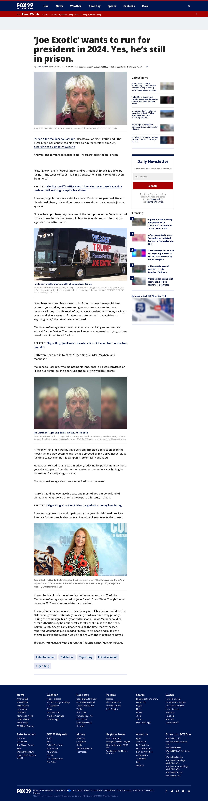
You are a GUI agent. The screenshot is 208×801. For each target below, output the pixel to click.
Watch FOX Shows (25, 751)
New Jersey (22, 709)
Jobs (138, 762)
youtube (183, 791)
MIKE (49, 738)
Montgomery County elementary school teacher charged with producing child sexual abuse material (144, 86)
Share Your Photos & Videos (26, 756)
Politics (111, 695)
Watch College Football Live (176, 743)
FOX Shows (22, 741)
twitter (172, 791)
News (20, 695)
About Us (142, 734)
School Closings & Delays (58, 702)
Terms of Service (155, 201)
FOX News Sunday (25, 726)
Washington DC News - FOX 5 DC (117, 752)
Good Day (82, 695)
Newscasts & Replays (176, 702)
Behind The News (55, 745)
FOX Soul (170, 716)
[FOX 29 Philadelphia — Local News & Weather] (26, 6)
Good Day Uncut (84, 722)
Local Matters (172, 722)
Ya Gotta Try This (84, 716)
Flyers (138, 709)
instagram (177, 791)
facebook (166, 791)
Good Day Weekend (85, 702)
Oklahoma (67, 657)
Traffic (79, 709)
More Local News (25, 716)
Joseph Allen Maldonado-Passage (54, 139)
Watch (170, 695)
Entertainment (70, 67)
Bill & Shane (52, 748)
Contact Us (141, 741)
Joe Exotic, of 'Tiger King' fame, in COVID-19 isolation (61, 432)
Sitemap (140, 765)
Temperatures (53, 712)
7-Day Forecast (54, 699)
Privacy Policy (156, 199)
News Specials (172, 709)
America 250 (22, 699)
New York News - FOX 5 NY (117, 746)
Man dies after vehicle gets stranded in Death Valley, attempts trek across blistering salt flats (144, 114)
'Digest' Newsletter (85, 705)
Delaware (21, 712)
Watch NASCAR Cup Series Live (178, 752)
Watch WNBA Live (174, 772)
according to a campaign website (54, 147)
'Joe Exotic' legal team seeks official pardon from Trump (63, 284)
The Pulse (51, 762)
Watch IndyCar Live (174, 757)
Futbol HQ (140, 702)
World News (22, 722)
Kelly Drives (52, 751)
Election (109, 699)
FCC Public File (142, 745)
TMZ (19, 748)
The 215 (50, 755)
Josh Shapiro (112, 709)
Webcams (170, 712)
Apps (138, 738)
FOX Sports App (143, 722)
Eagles (139, 705)
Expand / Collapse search (189, 6)
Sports (140, 695)
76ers (138, 716)
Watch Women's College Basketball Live (177, 767)
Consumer (81, 741)
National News (23, 719)
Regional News (115, 734)
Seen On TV (81, 719)
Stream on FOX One (178, 734)
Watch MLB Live (173, 747)
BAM (49, 741)
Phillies (139, 712)
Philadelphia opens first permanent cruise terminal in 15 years (145, 126)
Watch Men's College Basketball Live (175, 761)
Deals (79, 745)
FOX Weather (53, 705)
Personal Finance (84, 748)
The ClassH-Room (25, 745)
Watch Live (81, 712)
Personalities (142, 755)
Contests (21, 738)
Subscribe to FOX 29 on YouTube (150, 296)
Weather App (53, 719)
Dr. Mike (80, 726)
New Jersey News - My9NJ (118, 741)
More (145, 6)
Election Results (113, 702)
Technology (81, 751)
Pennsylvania (23, 705)
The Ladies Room (55, 758)
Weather (52, 695)
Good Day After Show (86, 699)
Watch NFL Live (173, 738)
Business (80, 738)
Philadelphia (22, 702)
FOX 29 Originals (57, 734)
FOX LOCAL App (113, 738)
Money (80, 734)
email (189, 791)
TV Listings (141, 758)
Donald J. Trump (113, 705)
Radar (49, 709)
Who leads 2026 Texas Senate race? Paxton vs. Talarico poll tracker (145, 139)
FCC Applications (143, 748)
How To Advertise (144, 751)
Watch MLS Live (173, 775)
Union (138, 719)
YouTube (170, 719)
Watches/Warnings (55, 716)
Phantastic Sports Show (147, 699)
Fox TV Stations (56, 67)
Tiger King (85, 657)
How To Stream (173, 699)
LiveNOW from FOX (175, 705)
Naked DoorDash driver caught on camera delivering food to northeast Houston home (145, 100)
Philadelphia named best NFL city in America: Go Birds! (158, 269)
